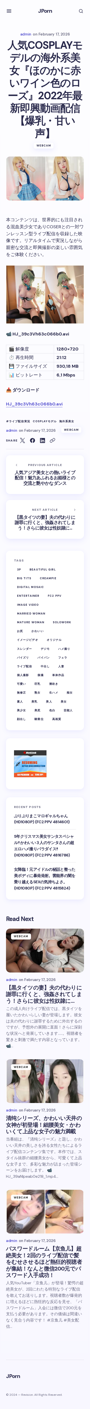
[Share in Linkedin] (43, 441)
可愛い (21, 684)
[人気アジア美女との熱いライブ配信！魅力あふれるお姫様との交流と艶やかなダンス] (45, 474)
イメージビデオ (27, 640)
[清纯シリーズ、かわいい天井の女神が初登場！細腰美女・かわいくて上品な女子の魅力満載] (45, 1081)
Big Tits (24, 578)
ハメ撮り (64, 648)
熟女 (37, 692)
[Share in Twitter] (23, 441)
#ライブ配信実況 (18, 421)
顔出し (21, 719)
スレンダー (24, 648)
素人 (20, 701)
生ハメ (53, 692)
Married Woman (31, 613)
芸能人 (68, 710)
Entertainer (28, 596)
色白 (52, 710)
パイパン (44, 657)
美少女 (21, 710)
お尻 (20, 631)
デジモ (45, 648)
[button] (9, 11)
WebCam (43, 145)
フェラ (62, 657)
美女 (64, 701)
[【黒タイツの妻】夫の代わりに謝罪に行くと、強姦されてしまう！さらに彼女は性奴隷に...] (45, 519)
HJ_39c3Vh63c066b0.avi (34, 404)
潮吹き (53, 684)
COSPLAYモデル (45, 421)
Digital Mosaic (30, 587)
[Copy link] (53, 441)
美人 (49, 701)
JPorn (45, 10)
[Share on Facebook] (33, 441)
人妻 (61, 666)
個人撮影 (23, 675)
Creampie (48, 578)
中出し (45, 666)
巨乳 (37, 684)
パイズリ (23, 657)
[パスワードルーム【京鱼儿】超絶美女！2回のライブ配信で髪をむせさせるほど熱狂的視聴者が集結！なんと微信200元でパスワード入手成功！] (45, 1212)
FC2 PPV (55, 596)
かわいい (38, 631)
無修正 (21, 692)
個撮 (41, 675)
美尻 (37, 710)
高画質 (56, 719)
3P (19, 569)
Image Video (28, 604)
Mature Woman (30, 622)
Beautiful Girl (43, 569)
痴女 (70, 692)
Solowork (62, 622)
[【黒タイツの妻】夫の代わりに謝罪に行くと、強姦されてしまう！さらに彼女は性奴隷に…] (45, 950)
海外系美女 (66, 421)
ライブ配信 (24, 666)
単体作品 (58, 675)
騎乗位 (39, 719)
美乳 (35, 701)
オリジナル (54, 640)
